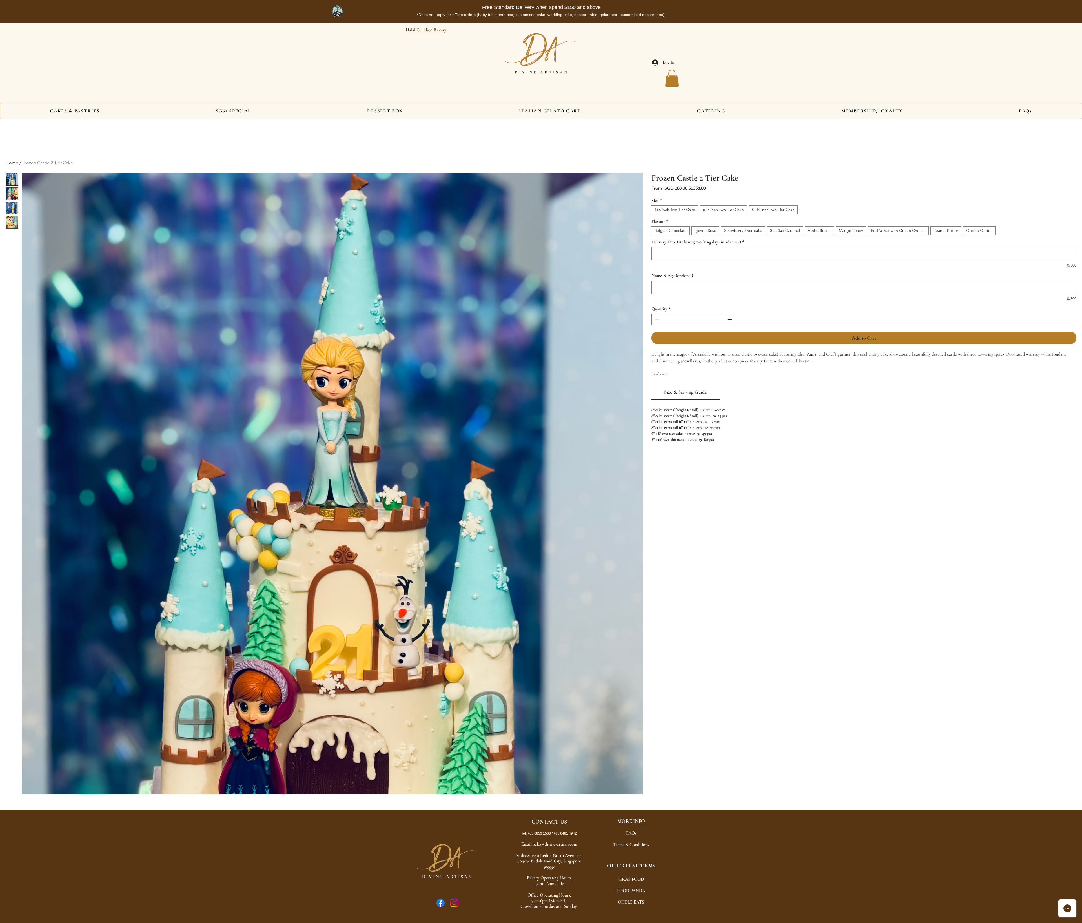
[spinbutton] (693, 319)
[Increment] (730, 319)
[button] (672, 78)
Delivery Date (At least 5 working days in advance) (697, 242)
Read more (659, 374)
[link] (685, 392)
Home (12, 162)
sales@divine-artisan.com (555, 844)
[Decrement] (656, 319)
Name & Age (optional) (672, 275)
